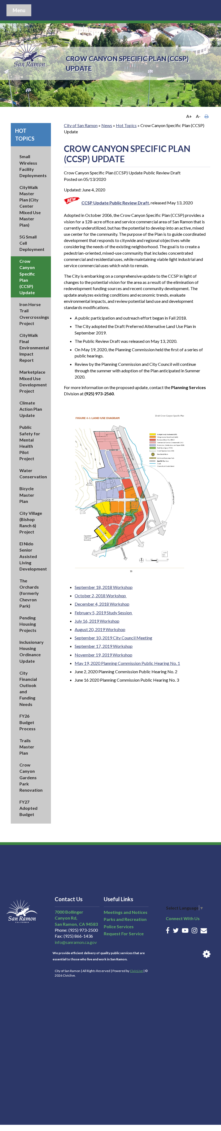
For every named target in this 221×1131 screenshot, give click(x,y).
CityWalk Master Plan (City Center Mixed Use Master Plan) (30, 206)
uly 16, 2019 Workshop (98, 620)
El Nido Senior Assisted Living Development (33, 556)
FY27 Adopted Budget (28, 808)
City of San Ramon (81, 125)
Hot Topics (126, 125)
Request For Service (124, 933)
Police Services (119, 926)
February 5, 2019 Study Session (104, 612)
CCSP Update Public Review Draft (115, 202)
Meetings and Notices (125, 912)
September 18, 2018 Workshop (104, 587)
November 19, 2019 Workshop (103, 654)
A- (198, 116)
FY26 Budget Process (27, 722)
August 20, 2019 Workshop (100, 629)
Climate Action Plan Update (30, 409)
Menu (19, 10)
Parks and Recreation (125, 919)
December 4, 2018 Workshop (102, 603)
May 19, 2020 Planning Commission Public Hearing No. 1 (127, 663)
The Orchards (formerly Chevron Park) (29, 593)
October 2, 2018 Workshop (101, 595)
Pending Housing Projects (27, 624)
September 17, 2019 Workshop (104, 646)
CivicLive (136, 971)
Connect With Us (183, 918)
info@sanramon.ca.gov (76, 942)
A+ (189, 116)
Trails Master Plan (26, 746)
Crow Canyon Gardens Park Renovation (31, 777)
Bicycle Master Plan (26, 494)
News (106, 125)
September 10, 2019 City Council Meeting (113, 637)
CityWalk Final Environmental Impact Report (34, 348)
